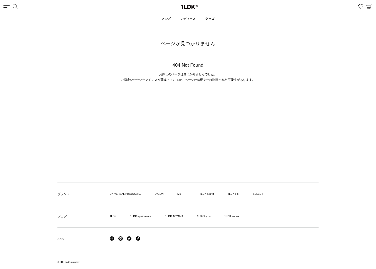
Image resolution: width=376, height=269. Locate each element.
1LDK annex (231, 216)
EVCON (159, 193)
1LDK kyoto (204, 216)
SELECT (258, 193)
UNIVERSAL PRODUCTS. (125, 193)
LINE (120, 238)
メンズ (166, 18)
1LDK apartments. (140, 216)
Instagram (112, 238)
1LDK (189, 7)
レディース (188, 18)
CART (369, 6)
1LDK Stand (207, 193)
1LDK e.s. (233, 193)
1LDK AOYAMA (174, 216)
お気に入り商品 (360, 6)
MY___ (181, 193)
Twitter (129, 238)
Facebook (138, 238)
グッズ (209, 18)
